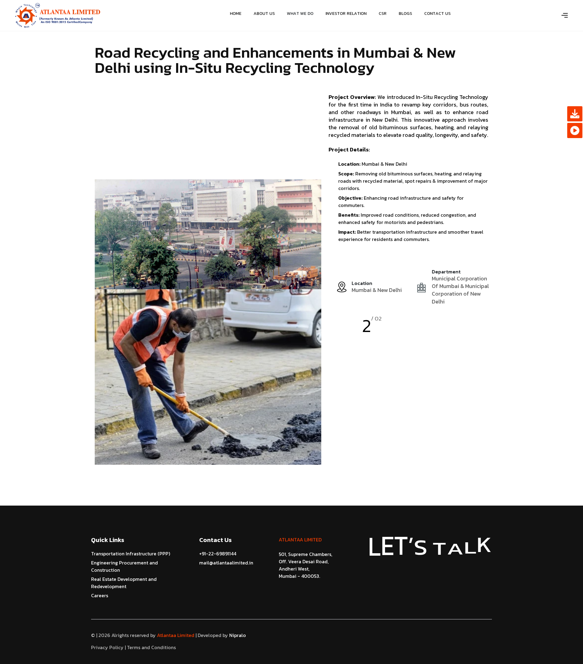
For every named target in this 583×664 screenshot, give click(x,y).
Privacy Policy (107, 647)
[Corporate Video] (574, 130)
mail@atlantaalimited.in (226, 562)
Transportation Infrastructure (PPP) (130, 553)
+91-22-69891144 (217, 553)
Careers (99, 595)
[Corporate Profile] (574, 113)
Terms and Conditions (151, 647)
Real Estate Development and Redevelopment (124, 582)
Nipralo (237, 635)
